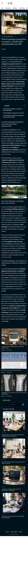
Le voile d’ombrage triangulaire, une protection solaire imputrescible (12, 109)
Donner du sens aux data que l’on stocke (11, 370)
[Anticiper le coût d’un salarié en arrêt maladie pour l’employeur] (14, 503)
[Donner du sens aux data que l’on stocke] (14, 360)
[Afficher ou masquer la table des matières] (17, 106)
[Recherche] (26, 3)
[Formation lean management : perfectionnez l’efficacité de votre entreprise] (14, 421)
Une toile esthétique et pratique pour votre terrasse (13, 113)
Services (4, 49)
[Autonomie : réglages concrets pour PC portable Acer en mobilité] (14, 475)
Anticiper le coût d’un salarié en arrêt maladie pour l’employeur (13, 516)
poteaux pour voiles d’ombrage (10, 145)
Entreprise (4, 432)
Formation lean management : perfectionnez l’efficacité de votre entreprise (13, 435)
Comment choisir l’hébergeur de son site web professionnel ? (12, 347)
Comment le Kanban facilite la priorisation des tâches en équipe (13, 462)
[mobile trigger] (2, 3)
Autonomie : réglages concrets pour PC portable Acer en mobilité (11, 489)
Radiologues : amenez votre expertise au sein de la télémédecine (13, 393)
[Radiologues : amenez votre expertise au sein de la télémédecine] (14, 383)
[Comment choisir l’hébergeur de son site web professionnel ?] (14, 336)
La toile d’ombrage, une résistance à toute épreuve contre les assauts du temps (13, 116)
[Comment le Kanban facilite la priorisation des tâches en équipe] (14, 448)
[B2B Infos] (10, 3)
